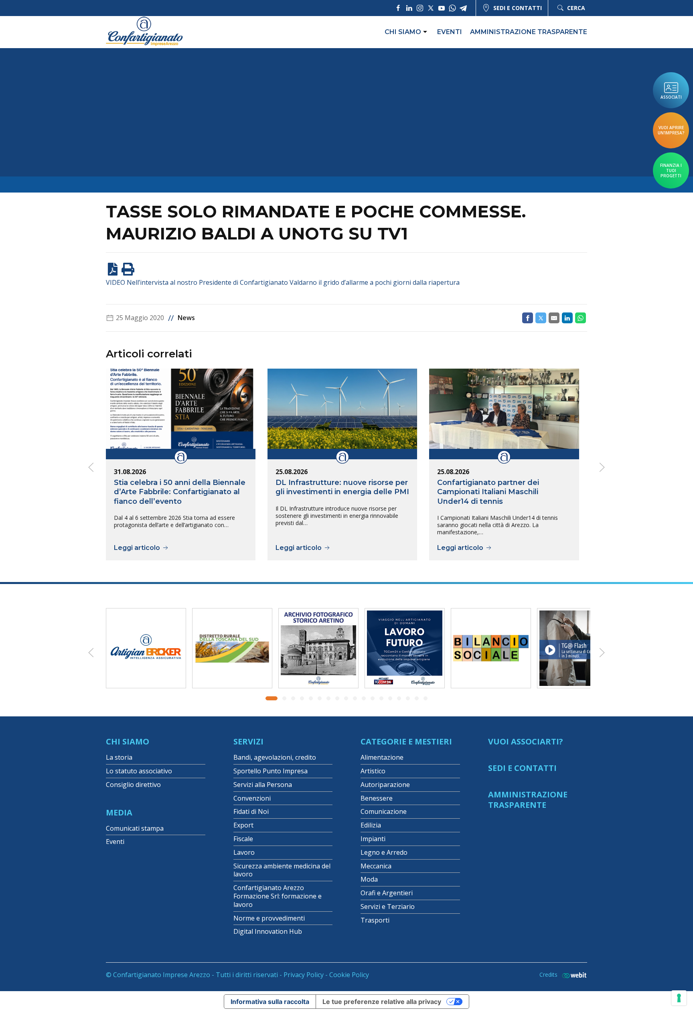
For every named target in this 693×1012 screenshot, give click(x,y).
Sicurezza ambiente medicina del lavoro (281, 870)
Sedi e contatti (517, 8)
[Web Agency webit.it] (572, 975)
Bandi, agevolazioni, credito (274, 757)
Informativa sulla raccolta (270, 1002)
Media (119, 812)
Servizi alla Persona (262, 784)
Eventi (449, 32)
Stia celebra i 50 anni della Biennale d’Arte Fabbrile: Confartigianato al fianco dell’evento (179, 491)
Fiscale (243, 838)
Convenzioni (252, 798)
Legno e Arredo (384, 852)
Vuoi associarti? (525, 741)
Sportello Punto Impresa (270, 771)
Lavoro (244, 852)
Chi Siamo (127, 741)
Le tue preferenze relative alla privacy (381, 1002)
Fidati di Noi (251, 811)
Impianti (373, 838)
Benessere (377, 798)
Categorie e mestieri (406, 741)
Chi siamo (403, 32)
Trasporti (375, 920)
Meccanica (376, 866)
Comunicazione (384, 811)
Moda (369, 879)
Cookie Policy (349, 974)
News (186, 317)
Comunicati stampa (135, 828)
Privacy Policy (304, 974)
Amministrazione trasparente (528, 32)
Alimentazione (382, 757)
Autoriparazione (385, 784)
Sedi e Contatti (522, 768)
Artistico (373, 771)
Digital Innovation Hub (267, 931)
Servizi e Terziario (388, 906)
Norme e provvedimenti (269, 918)
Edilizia (371, 825)
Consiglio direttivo (133, 784)
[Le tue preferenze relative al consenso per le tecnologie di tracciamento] (679, 998)
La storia (119, 757)
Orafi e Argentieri (387, 892)
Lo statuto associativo (139, 771)
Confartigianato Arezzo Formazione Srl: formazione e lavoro (277, 896)
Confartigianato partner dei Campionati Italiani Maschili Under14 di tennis (488, 491)
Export (243, 825)
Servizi (248, 741)
